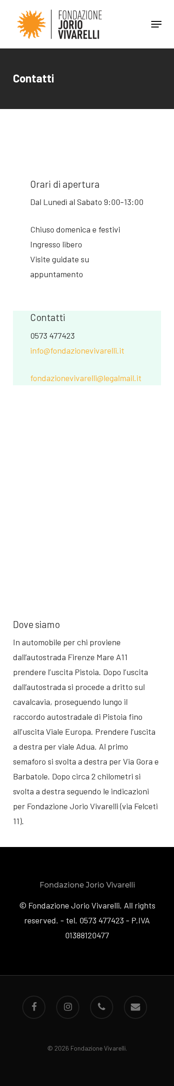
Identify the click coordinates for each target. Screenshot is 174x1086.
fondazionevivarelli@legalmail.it (86, 378)
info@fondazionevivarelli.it (77, 350)
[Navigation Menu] (156, 24)
